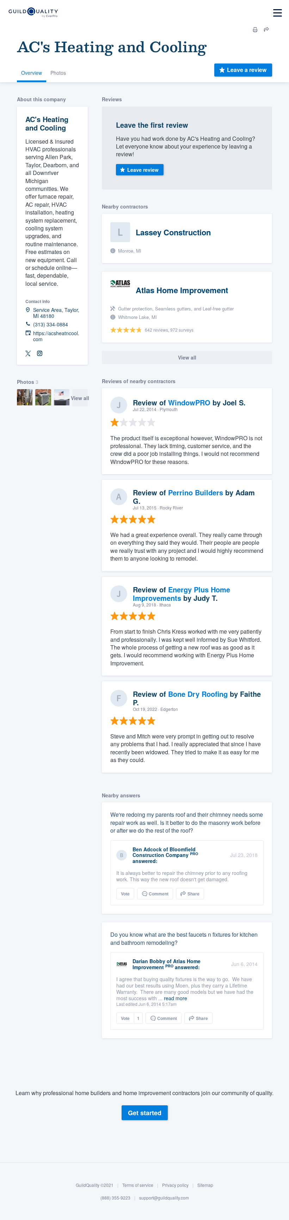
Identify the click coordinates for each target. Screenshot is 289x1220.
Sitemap (205, 1185)
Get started (144, 1112)
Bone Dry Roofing (198, 694)
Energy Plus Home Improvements (181, 593)
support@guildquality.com (164, 1198)
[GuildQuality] (33, 12)
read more (175, 998)
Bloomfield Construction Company (164, 852)
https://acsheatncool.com (56, 336)
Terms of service (137, 1185)
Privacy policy (175, 1185)
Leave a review (246, 70)
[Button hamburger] (277, 13)
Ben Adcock (147, 849)
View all (80, 397)
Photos (58, 72)
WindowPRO (189, 402)
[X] (28, 354)
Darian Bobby (149, 961)
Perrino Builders (195, 492)
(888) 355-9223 (115, 1198)
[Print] (255, 29)
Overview (31, 72)
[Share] (266, 29)
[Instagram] (39, 354)
